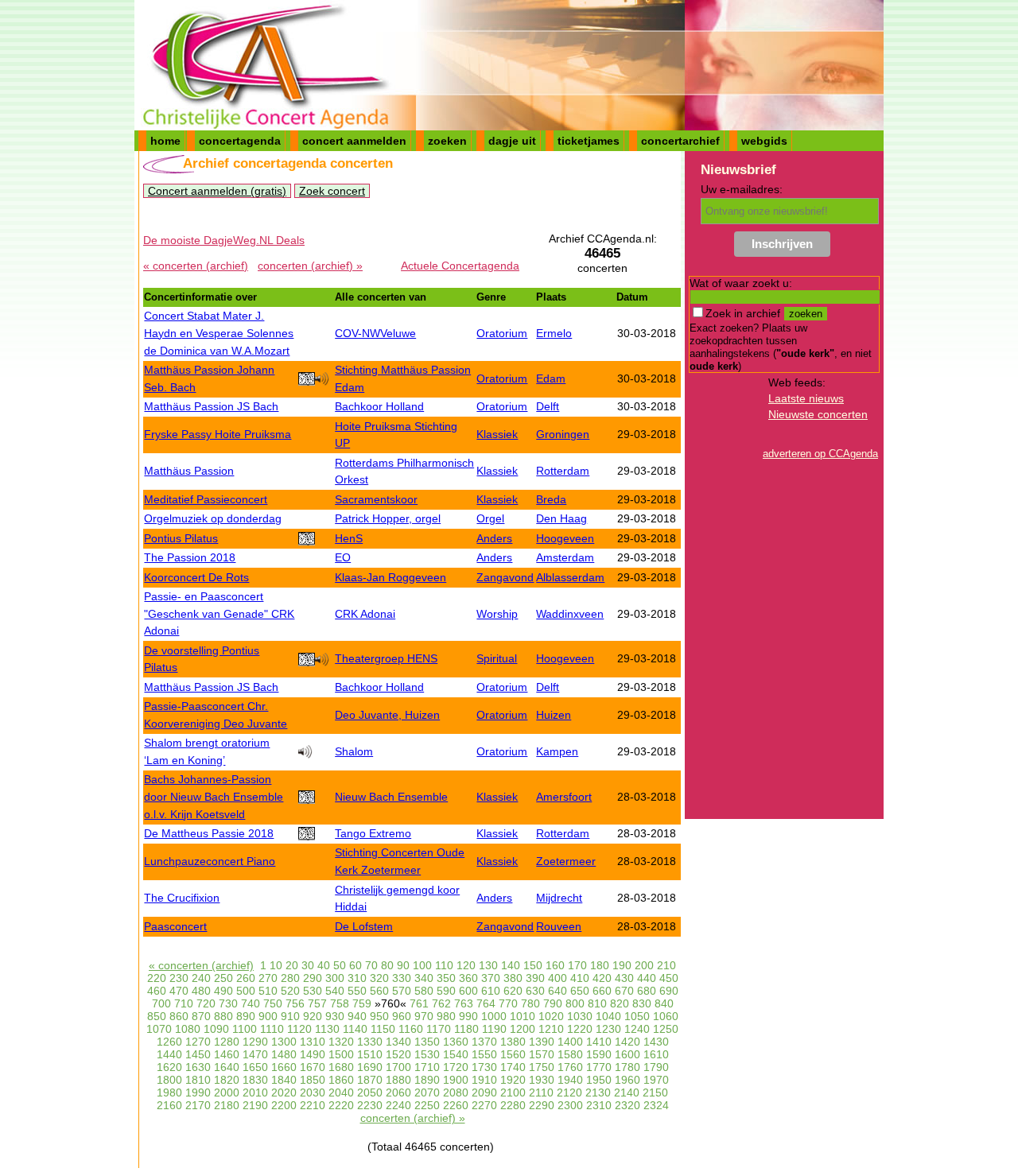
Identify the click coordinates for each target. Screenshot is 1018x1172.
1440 (169, 1054)
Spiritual (496, 658)
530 (312, 990)
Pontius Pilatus (181, 538)
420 (602, 978)
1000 (494, 1016)
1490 (312, 1054)
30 (307, 965)
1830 (255, 1079)
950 (379, 1016)
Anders (494, 538)
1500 (341, 1054)
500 (245, 990)
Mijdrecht (559, 897)
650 (579, 990)
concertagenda (240, 140)
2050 (370, 1092)
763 (463, 1003)
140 (510, 965)
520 (290, 990)
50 (339, 965)
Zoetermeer (566, 861)
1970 (656, 1079)
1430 (656, 1041)
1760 (570, 1067)
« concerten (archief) (195, 265)
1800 (169, 1079)
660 (602, 990)
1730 (484, 1067)
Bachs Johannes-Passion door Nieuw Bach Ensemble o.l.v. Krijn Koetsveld (213, 796)
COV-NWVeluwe (375, 333)
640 (557, 990)
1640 (226, 1067)
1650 (255, 1067)
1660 (284, 1067)
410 (579, 978)
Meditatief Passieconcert (205, 499)
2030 (312, 1092)
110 (444, 965)
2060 (398, 1092)
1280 (226, 1041)
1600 (627, 1054)
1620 (169, 1067)
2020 (284, 1092)
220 (156, 978)
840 (664, 1003)
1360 (455, 1041)
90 (403, 965)
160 (555, 965)
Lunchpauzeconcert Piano (209, 861)
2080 (455, 1092)
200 (644, 965)
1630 (198, 1067)
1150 (383, 1029)
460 (156, 990)
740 (250, 1003)
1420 (627, 1041)
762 (441, 1003)
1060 (665, 1016)
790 (552, 1003)
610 (490, 990)
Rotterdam (562, 470)
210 (666, 965)
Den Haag (561, 518)
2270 (484, 1105)
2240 (398, 1105)
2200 (284, 1105)
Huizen (553, 714)
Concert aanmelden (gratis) (217, 190)
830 (641, 1003)
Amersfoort (564, 796)
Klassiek (497, 434)
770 (508, 1003)
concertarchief (680, 140)
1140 (355, 1029)
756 (295, 1003)
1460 (226, 1054)
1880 (398, 1079)
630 (535, 990)
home (165, 140)
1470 (255, 1054)
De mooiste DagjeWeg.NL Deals (224, 240)
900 (268, 1016)
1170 (438, 1029)
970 (423, 1016)
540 (334, 990)
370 (490, 978)
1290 (255, 1041)
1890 (427, 1079)
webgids (764, 140)
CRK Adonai (365, 613)
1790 (656, 1067)
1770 (599, 1067)
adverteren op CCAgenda (820, 454)
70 (371, 965)
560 (379, 990)
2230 (370, 1105)
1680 (341, 1067)
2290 (541, 1105)
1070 (159, 1029)
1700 (398, 1067)
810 (597, 1003)
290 (312, 978)
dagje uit (512, 140)
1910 (484, 1079)
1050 (637, 1016)
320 (379, 978)
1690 (370, 1067)
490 (223, 990)
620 (513, 990)
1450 (198, 1054)
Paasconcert (175, 926)
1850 (312, 1079)
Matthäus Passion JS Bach (211, 406)
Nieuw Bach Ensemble (391, 796)
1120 (299, 1029)
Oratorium (501, 333)
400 (557, 978)
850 (156, 1016)
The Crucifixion (182, 897)
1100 (244, 1029)
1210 (551, 1029)
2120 (569, 1092)
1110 (272, 1029)
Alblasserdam (570, 577)
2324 (656, 1105)
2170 (198, 1105)
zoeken (447, 140)
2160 (169, 1105)
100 (422, 965)
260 (245, 978)
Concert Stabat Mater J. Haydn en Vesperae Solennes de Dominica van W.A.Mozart (218, 332)
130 (488, 965)
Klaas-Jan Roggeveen (390, 577)
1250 (665, 1029)
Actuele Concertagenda (460, 265)
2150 (655, 1092)
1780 (627, 1067)
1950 (599, 1079)
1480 (284, 1054)
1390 (541, 1041)
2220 (341, 1105)
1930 (541, 1079)
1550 (484, 1054)
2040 (341, 1092)
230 (178, 978)
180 (599, 965)
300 (334, 978)
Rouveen (558, 926)
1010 (522, 1016)
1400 (570, 1041)
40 (323, 965)
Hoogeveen (565, 538)
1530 (427, 1054)
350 (446, 978)
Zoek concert (332, 190)
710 (183, 1003)
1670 (312, 1067)
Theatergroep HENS (386, 658)
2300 (570, 1105)
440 (646, 978)
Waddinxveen (570, 613)
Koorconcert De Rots (196, 577)
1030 (580, 1016)
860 (178, 1016)
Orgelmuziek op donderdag (213, 518)
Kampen (557, 751)
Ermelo (554, 333)
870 (201, 1016)
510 (268, 990)
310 (357, 978)
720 (206, 1003)
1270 (198, 1041)
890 (245, 1016)
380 (513, 978)
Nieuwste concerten (818, 414)
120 (466, 965)
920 (312, 1016)
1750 (541, 1067)
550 (357, 990)
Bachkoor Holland (379, 406)
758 (339, 1003)
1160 (410, 1029)
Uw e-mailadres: (742, 189)
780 (530, 1003)
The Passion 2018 (189, 557)
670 (624, 990)
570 (401, 990)
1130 (327, 1029)
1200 (522, 1029)
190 (621, 965)
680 (646, 990)
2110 (541, 1092)
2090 (484, 1092)
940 (357, 1016)
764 (485, 1003)
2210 (312, 1105)
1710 (427, 1067)
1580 (570, 1054)
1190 (494, 1029)
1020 (551, 1016)
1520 (398, 1054)
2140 (626, 1092)
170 (577, 965)
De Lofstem (364, 926)
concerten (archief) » (310, 265)
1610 (656, 1054)
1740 (513, 1067)
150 (532, 965)
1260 (169, 1041)
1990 (198, 1092)
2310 (599, 1105)
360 (468, 978)
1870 (370, 1079)
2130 (598, 1092)
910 (290, 1016)
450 (668, 978)
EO (343, 557)
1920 (513, 1079)
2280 (513, 1105)
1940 (570, 1079)
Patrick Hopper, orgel (388, 518)
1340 (398, 1041)
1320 (341, 1041)
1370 (484, 1041)
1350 (427, 1041)
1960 (627, 1079)
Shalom (354, 751)
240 (201, 978)
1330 (370, 1041)
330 (401, 978)
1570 (541, 1054)
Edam (550, 378)
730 (228, 1003)
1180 (466, 1029)
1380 (513, 1041)
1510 (370, 1054)
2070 (427, 1092)
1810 (198, 1079)
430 (624, 978)
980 (446, 1016)
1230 (608, 1029)
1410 (599, 1041)
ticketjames (589, 140)
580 (423, 990)
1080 (187, 1029)
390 (535, 978)
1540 (455, 1054)
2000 (226, 1092)
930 (334, 1016)
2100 (513, 1092)
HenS (349, 538)
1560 (513, 1054)
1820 (226, 1079)
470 (178, 990)
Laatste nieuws (806, 398)
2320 (627, 1105)
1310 (312, 1041)
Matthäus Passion (189, 470)
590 (446, 990)
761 (419, 1003)
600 (468, 990)
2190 (255, 1105)
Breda (551, 499)
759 (361, 1003)
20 (292, 965)
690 (668, 990)
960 (401, 1016)
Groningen (562, 434)
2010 (255, 1092)
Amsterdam (565, 557)
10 (276, 965)
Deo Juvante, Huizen (387, 714)
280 (290, 978)
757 (317, 1003)
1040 (608, 1016)
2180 (226, 1105)
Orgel (490, 518)
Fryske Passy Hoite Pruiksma (217, 434)
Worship (497, 613)
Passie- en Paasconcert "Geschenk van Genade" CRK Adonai (219, 613)
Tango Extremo (373, 833)
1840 (284, 1079)
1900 (455, 1079)
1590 (599, 1054)
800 (575, 1003)
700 (161, 1003)
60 (355, 965)
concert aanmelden (354, 140)
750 (272, 1003)
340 (423, 978)
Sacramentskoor (376, 499)
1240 (637, 1029)
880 (223, 1016)
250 (223, 978)
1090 (216, 1029)
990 (468, 1016)
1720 (455, 1067)
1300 (284, 1041)
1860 (341, 1079)
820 (619, 1003)
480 (201, 990)
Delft (547, 406)
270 (268, 978)
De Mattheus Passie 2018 (209, 833)
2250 (427, 1105)
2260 (455, 1105)
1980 (169, 1092)
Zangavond (505, 577)
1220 (580, 1029)
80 (387, 965)
